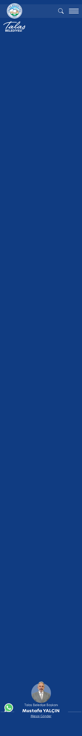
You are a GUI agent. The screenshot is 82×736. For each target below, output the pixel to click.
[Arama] (61, 11)
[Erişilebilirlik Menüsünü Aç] (71, 707)
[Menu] (74, 11)
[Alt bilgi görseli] (41, 689)
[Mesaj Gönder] (23, 17)
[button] (75, 704)
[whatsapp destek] (7, 706)
